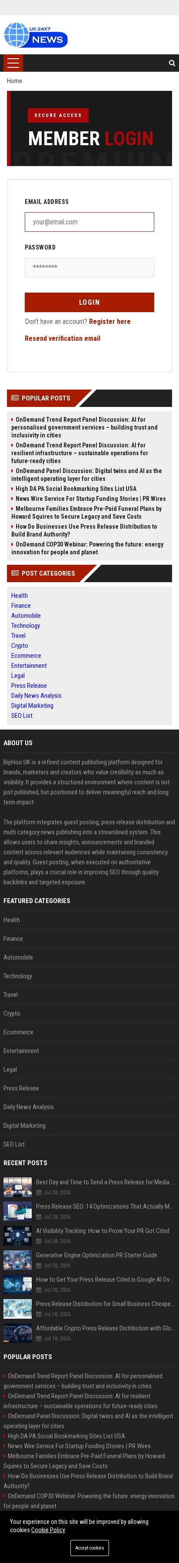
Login (89, 302)
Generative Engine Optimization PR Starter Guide (96, 1255)
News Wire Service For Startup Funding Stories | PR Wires (91, 498)
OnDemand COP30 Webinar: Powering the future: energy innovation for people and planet (87, 548)
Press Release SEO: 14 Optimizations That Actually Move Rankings (106, 1206)
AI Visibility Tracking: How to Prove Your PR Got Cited (102, 1231)
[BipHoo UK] (35, 35)
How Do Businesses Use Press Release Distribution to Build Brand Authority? (84, 530)
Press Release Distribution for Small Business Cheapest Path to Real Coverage (106, 1304)
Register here (110, 321)
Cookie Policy (48, 1529)
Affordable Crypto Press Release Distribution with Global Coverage (106, 1328)
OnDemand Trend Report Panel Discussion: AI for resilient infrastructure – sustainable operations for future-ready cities (79, 453)
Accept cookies (89, 1548)
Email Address (47, 201)
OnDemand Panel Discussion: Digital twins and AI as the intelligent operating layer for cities (86, 474)
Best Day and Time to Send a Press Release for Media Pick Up (106, 1182)
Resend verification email (62, 338)
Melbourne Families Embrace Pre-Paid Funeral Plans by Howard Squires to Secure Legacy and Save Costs (86, 512)
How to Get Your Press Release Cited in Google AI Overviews (106, 1279)
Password (40, 247)
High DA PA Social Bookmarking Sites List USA (76, 488)
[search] (172, 63)
